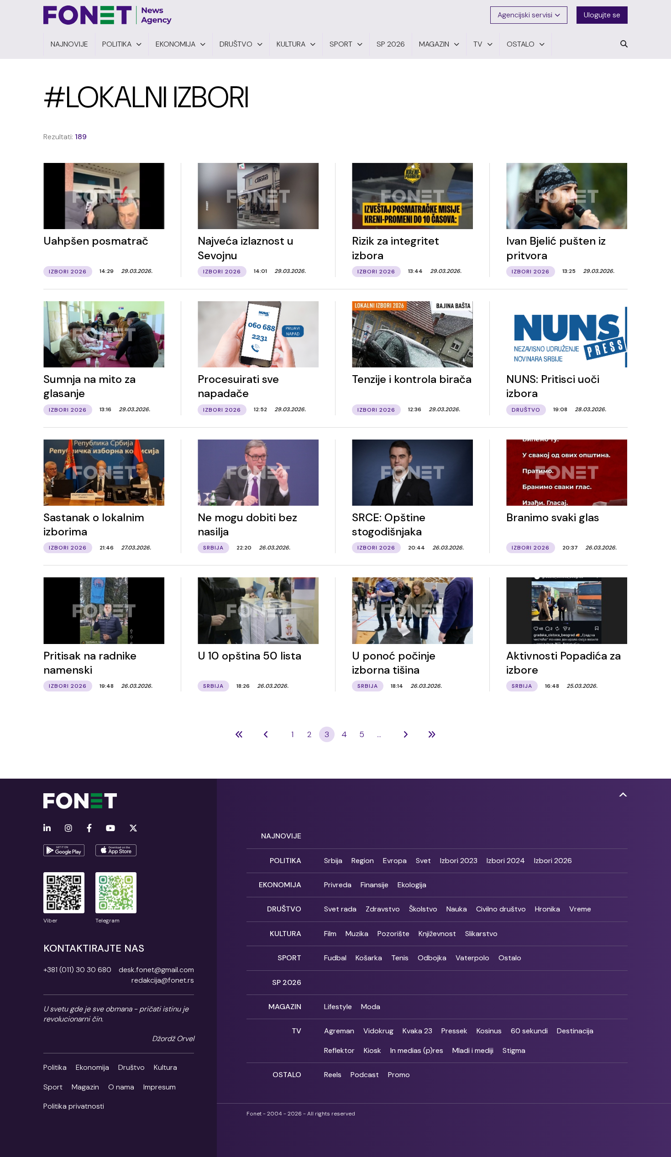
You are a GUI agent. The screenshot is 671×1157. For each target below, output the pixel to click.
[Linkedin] (47, 828)
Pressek (454, 1031)
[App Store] (115, 850)
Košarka (369, 958)
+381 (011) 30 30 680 (77, 969)
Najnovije (281, 836)
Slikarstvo (481, 933)
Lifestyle (338, 1006)
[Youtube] (110, 828)
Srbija (333, 860)
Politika (55, 1067)
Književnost (437, 933)
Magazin (85, 1087)
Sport (53, 1087)
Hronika (547, 909)
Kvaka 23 (417, 1031)
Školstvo (423, 909)
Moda (370, 1006)
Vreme (580, 909)
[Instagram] (68, 828)
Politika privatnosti (73, 1106)
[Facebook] (89, 828)
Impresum (159, 1087)
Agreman (339, 1031)
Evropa (395, 860)
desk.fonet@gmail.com (156, 969)
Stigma (514, 1050)
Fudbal (335, 958)
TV (296, 1031)
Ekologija (412, 885)
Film (330, 933)
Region (362, 860)
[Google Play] (63, 850)
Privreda (337, 885)
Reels (332, 1074)
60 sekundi (529, 1031)
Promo (399, 1074)
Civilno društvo (501, 909)
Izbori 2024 (506, 860)
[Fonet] (107, 15)
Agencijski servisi (525, 15)
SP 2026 (286, 982)
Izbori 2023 (458, 860)
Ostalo (509, 958)
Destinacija (575, 1031)
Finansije (374, 885)
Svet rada (340, 909)
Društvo (131, 1067)
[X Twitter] (133, 828)
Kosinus (489, 1031)
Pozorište (393, 933)
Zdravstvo (383, 909)
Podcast (365, 1074)
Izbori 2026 (553, 860)
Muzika (357, 933)
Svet (423, 860)
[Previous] (239, 734)
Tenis (400, 958)
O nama (121, 1087)
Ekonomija (92, 1067)
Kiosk (372, 1050)
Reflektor (339, 1050)
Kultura (165, 1067)
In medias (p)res (416, 1050)
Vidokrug (378, 1031)
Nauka (456, 909)
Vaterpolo (472, 958)
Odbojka (432, 958)
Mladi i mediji (472, 1050)
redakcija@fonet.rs (162, 980)
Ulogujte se (602, 15)
